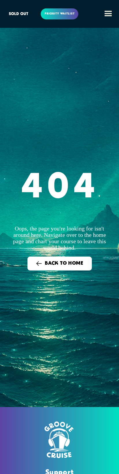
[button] (106, 14)
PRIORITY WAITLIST (59, 13)
